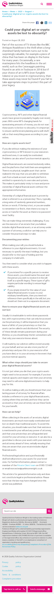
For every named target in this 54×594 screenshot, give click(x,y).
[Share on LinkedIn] (46, 22)
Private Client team (26, 465)
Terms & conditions (11, 575)
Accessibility (7, 544)
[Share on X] (41, 22)
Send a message (38, 589)
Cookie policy (11, 566)
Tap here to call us (12, 589)
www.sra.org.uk (22, 527)
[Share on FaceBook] (37, 22)
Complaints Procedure (38, 544)
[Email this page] (50, 22)
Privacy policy (11, 562)
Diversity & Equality (21, 544)
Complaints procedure (11, 579)
